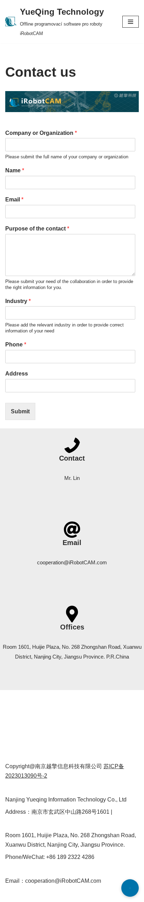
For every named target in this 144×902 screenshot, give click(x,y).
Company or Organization (41, 133)
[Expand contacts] (130, 888)
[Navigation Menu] (130, 22)
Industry (18, 301)
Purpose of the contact (37, 229)
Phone (15, 344)
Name (14, 170)
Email (14, 199)
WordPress (67, 894)
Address (16, 374)
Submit (20, 411)
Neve (12, 894)
